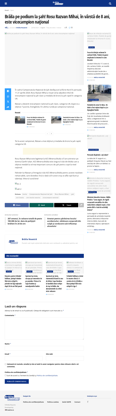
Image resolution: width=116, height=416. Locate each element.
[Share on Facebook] (8, 91)
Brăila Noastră (21, 28)
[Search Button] (110, 3)
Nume (8, 344)
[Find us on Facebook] (87, 402)
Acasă (7, 10)
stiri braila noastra (33, 198)
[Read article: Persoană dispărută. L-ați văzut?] (99, 143)
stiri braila (20, 198)
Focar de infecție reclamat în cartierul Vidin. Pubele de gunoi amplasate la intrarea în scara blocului (36, 120)
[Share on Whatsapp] (8, 96)
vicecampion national (50, 198)
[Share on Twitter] (8, 102)
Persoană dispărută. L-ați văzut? (97, 155)
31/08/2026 (31, 127)
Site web (49, 354)
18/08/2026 (9, 289)
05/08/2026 (50, 294)
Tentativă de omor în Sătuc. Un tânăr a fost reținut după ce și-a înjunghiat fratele (73, 119)
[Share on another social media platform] (8, 107)
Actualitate (93, 100)
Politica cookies (53, 402)
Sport (12, 10)
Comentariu (10, 315)
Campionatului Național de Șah (41, 194)
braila (25, 194)
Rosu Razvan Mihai (62, 194)
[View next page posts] (51, 133)
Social (91, 47)
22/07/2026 (71, 289)
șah (72, 194)
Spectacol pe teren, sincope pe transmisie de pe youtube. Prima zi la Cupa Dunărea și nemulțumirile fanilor (33, 281)
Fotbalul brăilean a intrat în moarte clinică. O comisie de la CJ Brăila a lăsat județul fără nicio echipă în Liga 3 (75, 281)
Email (8, 354)
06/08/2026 (29, 289)
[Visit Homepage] (58, 3)
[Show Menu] (6, 3)
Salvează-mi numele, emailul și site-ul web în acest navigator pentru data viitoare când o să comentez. (43, 365)
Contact (77, 402)
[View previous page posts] (47, 133)
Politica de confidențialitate (16, 372)
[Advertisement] (49, 151)
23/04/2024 (35, 28)
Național (92, 192)
